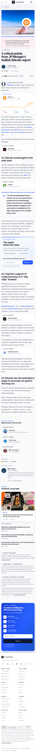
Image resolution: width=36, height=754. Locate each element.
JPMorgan (10, 85)
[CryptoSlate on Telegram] (17, 664)
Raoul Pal (20, 132)
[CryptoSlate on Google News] (8, 664)
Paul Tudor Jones (7, 132)
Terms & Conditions (25, 748)
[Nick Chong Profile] (3, 67)
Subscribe (18, 641)
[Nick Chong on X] (8, 480)
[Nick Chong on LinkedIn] (10, 480)
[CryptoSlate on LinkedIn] (21, 664)
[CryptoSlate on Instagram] (26, 664)
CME (24, 175)
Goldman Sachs (12, 308)
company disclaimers (19, 595)
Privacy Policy (12, 727)
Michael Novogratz (8, 306)
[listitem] (4, 461)
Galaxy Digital (26, 306)
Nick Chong (12, 66)
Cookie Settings (13, 750)
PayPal (16, 130)
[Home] (2, 7)
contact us (27, 45)
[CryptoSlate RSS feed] (30, 664)
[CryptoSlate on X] (3, 664)
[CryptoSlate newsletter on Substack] (12, 664)
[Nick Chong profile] (3, 470)
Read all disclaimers (6, 742)
